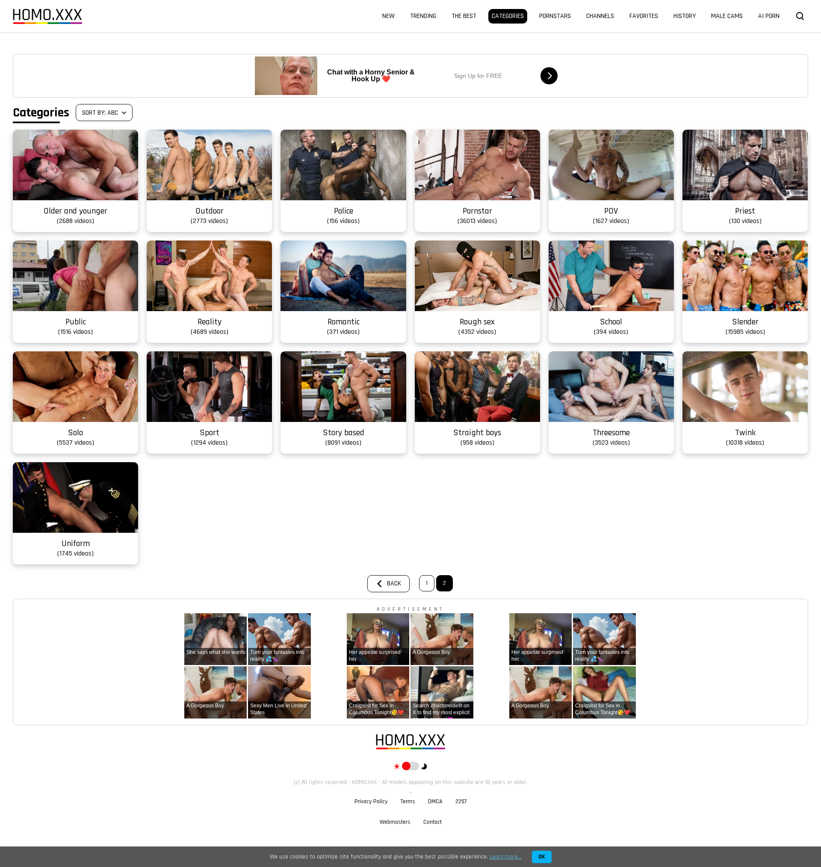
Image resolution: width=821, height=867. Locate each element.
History (684, 16)
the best (464, 16)
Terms (407, 801)
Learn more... (506, 857)
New (388, 16)
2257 (461, 801)
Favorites (643, 16)
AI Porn (769, 16)
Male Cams (727, 16)
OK (541, 857)
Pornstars (555, 16)
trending (423, 16)
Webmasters (395, 822)
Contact (432, 822)
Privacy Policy (370, 801)
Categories (508, 16)
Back (394, 583)
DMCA (435, 801)
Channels (600, 16)
